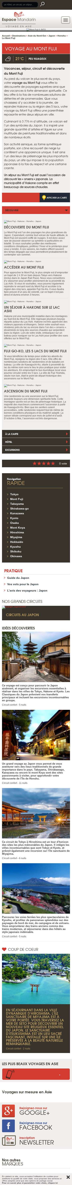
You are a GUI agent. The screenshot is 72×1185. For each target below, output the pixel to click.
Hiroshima (17, 532)
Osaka (14, 522)
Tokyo (14, 494)
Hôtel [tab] (8, 442)
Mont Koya (17, 527)
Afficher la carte (57, 197)
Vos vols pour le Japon (23, 584)
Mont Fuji (16, 499)
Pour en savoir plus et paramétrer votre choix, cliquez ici (30, 1183)
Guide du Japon (18, 577)
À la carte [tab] (11, 434)
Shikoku (15, 551)
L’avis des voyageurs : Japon (27, 590)
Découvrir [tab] (11, 210)
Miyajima (16, 537)
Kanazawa (17, 513)
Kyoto (14, 518)
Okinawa (16, 556)
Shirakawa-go (19, 508)
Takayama (17, 503)
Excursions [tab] (12, 450)
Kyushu (15, 546)
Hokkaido (16, 541)
